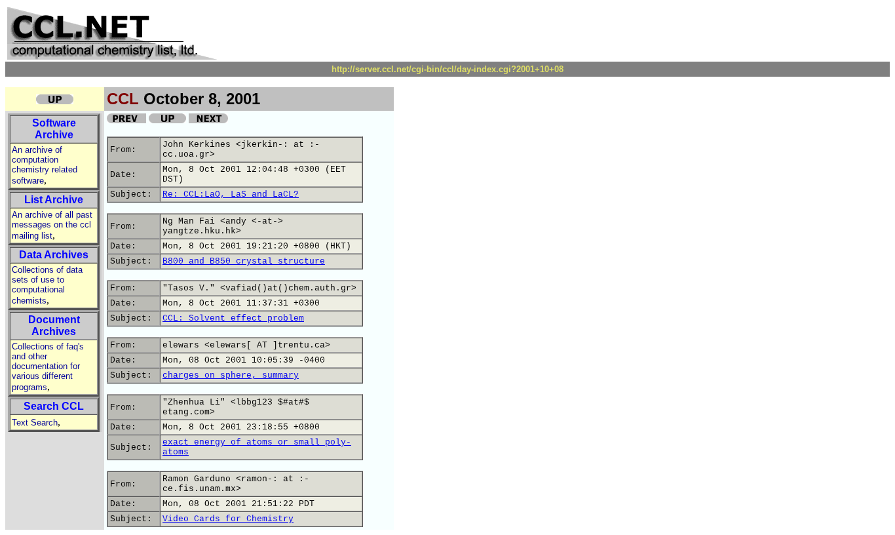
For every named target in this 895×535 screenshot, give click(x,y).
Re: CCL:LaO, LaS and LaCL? (230, 194)
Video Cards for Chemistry (228, 519)
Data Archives (53, 254)
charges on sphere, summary (230, 375)
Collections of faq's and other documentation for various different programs (48, 367)
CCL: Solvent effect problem (233, 318)
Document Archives (54, 325)
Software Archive (54, 128)
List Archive (53, 199)
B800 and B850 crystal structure (243, 261)
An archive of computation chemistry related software (44, 165)
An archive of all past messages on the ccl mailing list (52, 225)
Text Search (35, 422)
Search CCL (54, 406)
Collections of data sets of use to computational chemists (47, 285)
